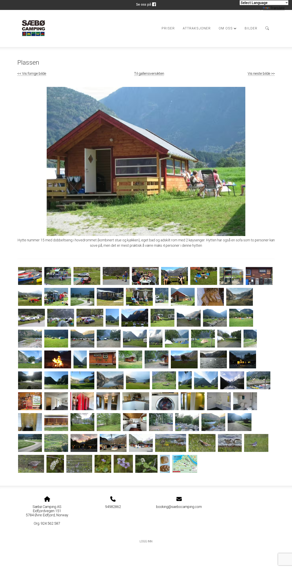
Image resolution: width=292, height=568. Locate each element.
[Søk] (267, 28)
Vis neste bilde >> (261, 73)
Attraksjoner (197, 28)
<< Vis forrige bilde (31, 73)
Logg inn (146, 541)
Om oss (228, 29)
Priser (168, 28)
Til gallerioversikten (149, 73)
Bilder (251, 28)
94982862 (113, 507)
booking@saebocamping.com (179, 507)
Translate (277, 8)
